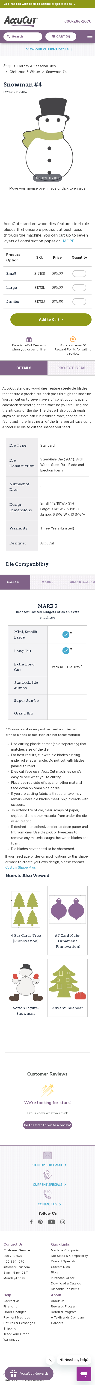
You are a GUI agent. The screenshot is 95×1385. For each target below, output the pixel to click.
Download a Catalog (66, 1283)
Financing (10, 1306)
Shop (7, 66)
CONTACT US (47, 1204)
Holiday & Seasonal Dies (37, 66)
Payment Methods (16, 1317)
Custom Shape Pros (20, 867)
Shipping (9, 1328)
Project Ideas (71, 368)
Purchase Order (62, 1278)
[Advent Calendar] (67, 982)
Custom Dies (60, 1267)
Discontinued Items (65, 1289)
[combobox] (24, 37)
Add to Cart (49, 319)
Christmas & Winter (24, 72)
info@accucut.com (16, 1267)
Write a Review (16, 91)
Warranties (11, 1339)
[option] (7, 66)
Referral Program (63, 1312)
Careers (57, 1323)
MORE (68, 241)
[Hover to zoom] (47, 139)
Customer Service (16, 1250)
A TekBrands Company (68, 1317)
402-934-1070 (13, 1261)
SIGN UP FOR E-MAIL (48, 1165)
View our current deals (47, 49)
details (23, 368)
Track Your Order (16, 1334)
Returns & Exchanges (19, 1323)
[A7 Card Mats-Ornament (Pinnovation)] (67, 909)
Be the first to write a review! (47, 1125)
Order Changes (15, 1312)
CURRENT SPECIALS (47, 1185)
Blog (54, 1272)
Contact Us (11, 1301)
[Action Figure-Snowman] (26, 982)
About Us (57, 1301)
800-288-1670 (78, 21)
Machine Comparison (66, 1250)
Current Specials (63, 1261)
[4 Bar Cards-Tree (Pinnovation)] (26, 909)
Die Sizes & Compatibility (69, 1256)
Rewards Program (64, 1306)
